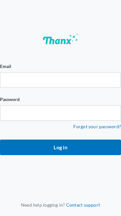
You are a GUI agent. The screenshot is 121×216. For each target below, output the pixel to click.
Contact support (83, 205)
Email (5, 66)
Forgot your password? (97, 126)
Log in (60, 147)
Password (10, 99)
